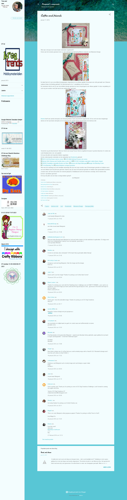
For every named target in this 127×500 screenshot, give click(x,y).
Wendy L (50, 400)
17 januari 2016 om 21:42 (55, 255)
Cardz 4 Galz (43, 182)
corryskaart (51, 320)
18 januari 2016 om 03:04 (55, 277)
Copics (47, 206)
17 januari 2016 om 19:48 (55, 232)
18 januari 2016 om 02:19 (55, 267)
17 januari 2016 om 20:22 (55, 245)
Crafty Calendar (44, 195)
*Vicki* (50, 349)
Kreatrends (74, 157)
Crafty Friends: (44, 197)
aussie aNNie (51, 309)
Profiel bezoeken (17, 18)
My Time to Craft (44, 200)
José (49, 374)
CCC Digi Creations (44, 191)
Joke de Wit (51, 213)
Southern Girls (43, 186)
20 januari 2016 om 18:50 (55, 395)
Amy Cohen (51, 297)
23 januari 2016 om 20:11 (55, 405)
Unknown (50, 384)
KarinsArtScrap (52, 224)
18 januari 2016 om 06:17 (55, 304)
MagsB (50, 410)
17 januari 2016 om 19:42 (55, 218)
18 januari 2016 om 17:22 (55, 355)
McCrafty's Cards (53, 260)
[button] (110, 14)
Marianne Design (78, 206)
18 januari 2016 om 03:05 (55, 292)
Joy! (61, 206)
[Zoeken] (113, 4)
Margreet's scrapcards (50, 4)
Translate (14, 123)
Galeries (81, 495)
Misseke (50, 332)
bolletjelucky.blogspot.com (55, 237)
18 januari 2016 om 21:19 (55, 379)
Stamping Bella (89, 206)
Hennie (43, 118)
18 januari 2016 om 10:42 (55, 315)
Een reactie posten (48, 439)
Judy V (50, 272)
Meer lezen (107, 467)
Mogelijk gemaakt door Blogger (77, 492)
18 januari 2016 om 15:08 (55, 344)
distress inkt (54, 206)
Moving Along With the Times (46, 184)
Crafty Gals (43, 193)
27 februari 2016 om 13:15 (55, 435)
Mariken (50, 250)
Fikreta (49, 424)
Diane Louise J (52, 282)
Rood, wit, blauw (46, 452)
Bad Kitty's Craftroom (54, 429)
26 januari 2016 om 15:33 (55, 419)
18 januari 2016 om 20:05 (55, 369)
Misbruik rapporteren (7, 96)
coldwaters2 (51, 360)
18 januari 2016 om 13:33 (55, 327)
